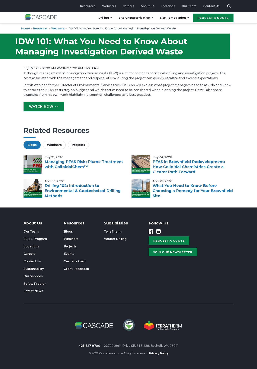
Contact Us (211, 6)
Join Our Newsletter (172, 252)
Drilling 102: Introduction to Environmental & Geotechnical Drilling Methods (83, 190)
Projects (70, 246)
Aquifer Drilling (115, 239)
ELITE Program (35, 239)
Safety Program (36, 284)
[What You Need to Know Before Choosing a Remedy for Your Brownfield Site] (141, 188)
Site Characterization (134, 17)
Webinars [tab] (54, 145)
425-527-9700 (89, 346)
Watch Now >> (44, 106)
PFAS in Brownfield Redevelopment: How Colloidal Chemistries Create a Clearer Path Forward (189, 166)
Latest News (33, 291)
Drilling (103, 17)
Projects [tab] (78, 145)
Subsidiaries (116, 223)
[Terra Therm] (163, 326)
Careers (128, 6)
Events (69, 254)
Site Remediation (173, 17)
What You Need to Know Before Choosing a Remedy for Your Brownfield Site (193, 190)
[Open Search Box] (228, 6)
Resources (87, 6)
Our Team (189, 6)
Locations (168, 6)
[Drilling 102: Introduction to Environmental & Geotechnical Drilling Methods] (33, 188)
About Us (147, 6)
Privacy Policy (159, 353)
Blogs (68, 231)
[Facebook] (151, 231)
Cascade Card (74, 261)
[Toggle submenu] (111, 17)
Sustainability (34, 269)
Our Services (33, 276)
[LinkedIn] (158, 231)
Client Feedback (76, 269)
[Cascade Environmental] (41, 18)
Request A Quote (213, 18)
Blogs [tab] (32, 145)
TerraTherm (113, 231)
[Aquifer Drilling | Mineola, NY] (128, 326)
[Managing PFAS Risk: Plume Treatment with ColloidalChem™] (33, 164)
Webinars (109, 6)
